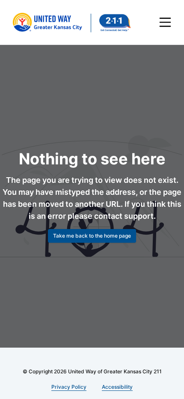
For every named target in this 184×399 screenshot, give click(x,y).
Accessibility (116, 386)
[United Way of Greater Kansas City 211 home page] (71, 22)
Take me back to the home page (92, 235)
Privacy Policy (69, 386)
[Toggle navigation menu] (165, 22)
